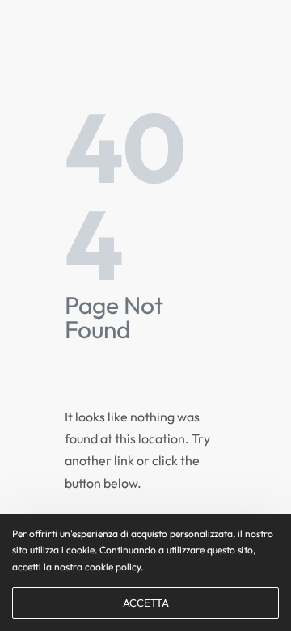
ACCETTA (146, 602)
